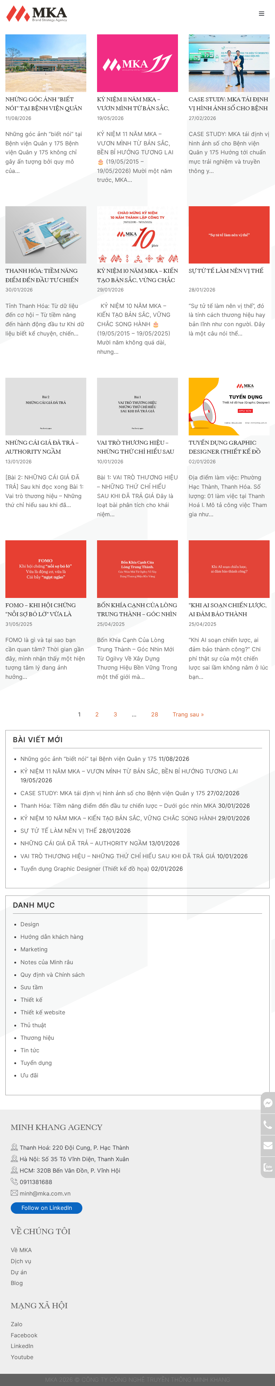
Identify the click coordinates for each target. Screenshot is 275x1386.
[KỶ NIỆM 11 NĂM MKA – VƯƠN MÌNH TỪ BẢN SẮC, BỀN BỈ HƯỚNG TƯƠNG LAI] (137, 63)
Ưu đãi (29, 1075)
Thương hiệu (37, 1037)
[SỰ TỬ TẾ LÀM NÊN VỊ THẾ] (229, 235)
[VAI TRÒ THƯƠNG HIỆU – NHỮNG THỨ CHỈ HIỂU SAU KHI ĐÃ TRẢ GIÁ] (137, 406)
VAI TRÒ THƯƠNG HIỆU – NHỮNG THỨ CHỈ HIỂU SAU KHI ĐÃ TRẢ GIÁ (135, 452)
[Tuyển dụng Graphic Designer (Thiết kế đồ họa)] (229, 406)
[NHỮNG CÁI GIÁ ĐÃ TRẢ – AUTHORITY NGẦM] (45, 406)
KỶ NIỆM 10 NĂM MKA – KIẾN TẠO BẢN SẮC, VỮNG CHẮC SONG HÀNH (137, 281)
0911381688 (268, 1124)
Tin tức (29, 1050)
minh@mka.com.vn (45, 1193)
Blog (17, 1282)
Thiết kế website (42, 1012)
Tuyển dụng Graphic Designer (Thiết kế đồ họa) (225, 452)
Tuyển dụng (36, 1062)
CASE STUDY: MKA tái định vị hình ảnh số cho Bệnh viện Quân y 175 (228, 109)
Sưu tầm (31, 987)
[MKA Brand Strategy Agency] (38, 13)
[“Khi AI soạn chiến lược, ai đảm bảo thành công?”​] (229, 569)
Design (29, 924)
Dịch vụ (21, 1261)
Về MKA (21, 1250)
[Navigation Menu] (262, 13)
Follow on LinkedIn (46, 1207)
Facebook (24, 1335)
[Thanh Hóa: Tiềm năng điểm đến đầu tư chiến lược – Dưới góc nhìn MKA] (45, 235)
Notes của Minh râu (46, 962)
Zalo (17, 1324)
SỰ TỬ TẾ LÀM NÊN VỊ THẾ (226, 271)
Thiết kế (31, 999)
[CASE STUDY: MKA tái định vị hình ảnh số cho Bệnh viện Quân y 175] (229, 63)
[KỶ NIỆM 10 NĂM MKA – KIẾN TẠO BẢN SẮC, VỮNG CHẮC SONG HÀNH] (137, 235)
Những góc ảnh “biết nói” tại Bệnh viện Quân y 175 (43, 109)
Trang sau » (188, 714)
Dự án (19, 1272)
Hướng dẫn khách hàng (51, 936)
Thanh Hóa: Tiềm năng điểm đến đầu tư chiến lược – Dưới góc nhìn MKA (118, 805)
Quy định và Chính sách (52, 974)
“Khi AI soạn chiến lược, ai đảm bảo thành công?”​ (228, 615)
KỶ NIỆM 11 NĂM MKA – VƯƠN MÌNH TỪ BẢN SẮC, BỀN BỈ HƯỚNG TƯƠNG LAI (135, 109)
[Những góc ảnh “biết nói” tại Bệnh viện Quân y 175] (45, 63)
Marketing (34, 949)
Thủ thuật (33, 1025)
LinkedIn (22, 1345)
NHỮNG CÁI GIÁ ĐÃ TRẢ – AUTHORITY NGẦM (42, 447)
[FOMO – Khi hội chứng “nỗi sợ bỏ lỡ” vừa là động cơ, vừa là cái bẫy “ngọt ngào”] (45, 569)
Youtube (22, 1357)
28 (154, 714)
